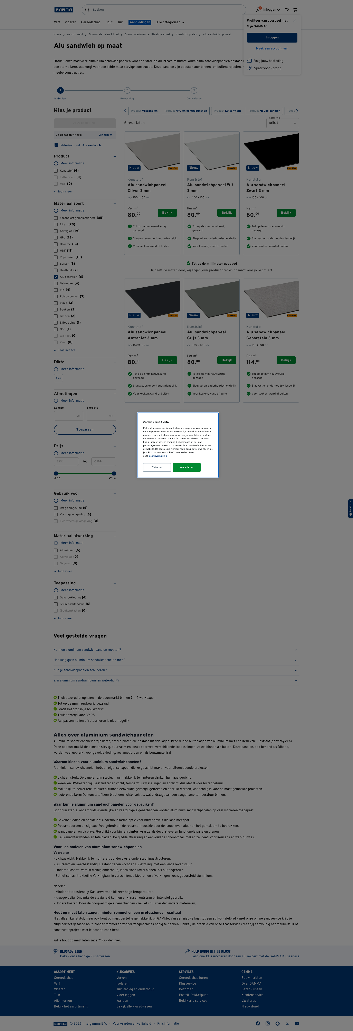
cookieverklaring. (158, 456)
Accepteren (187, 467)
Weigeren (157, 467)
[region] (178, 445)
